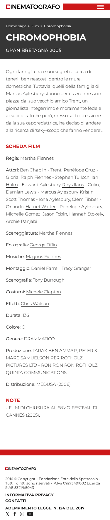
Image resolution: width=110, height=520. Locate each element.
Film (35, 26)
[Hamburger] (100, 7)
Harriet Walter (41, 206)
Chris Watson (35, 303)
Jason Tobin (55, 214)
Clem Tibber (85, 199)
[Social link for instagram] (22, 514)
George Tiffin (43, 245)
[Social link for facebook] (15, 514)
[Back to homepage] (20, 468)
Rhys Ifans (73, 184)
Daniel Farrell (45, 268)
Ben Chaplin (33, 170)
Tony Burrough (49, 280)
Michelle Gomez (23, 214)
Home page (16, 26)
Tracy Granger (76, 268)
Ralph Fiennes (36, 177)
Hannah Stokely (86, 214)
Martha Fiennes (37, 158)
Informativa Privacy (29, 494)
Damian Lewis (21, 192)
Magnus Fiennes (43, 256)
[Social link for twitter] (7, 514)
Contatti (15, 500)
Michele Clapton (43, 292)
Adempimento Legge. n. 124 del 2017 (44, 508)
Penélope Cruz (79, 170)
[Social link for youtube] (30, 514)
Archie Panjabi (21, 221)
